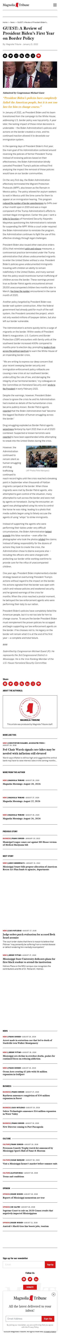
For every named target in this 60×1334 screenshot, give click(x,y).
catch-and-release (33, 248)
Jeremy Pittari (15, 955)
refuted (41, 539)
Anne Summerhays (17, 863)
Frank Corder (18, 838)
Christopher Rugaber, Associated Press (26, 743)
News (12, 22)
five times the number (20, 291)
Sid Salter (15, 1207)
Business (7, 838)
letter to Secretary (11, 218)
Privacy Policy (33, 1327)
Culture (6, 1144)
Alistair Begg (17, 1173)
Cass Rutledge (15, 931)
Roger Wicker (17, 1194)
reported (7, 411)
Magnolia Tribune (16, 780)
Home (5, 22)
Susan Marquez (18, 1160)
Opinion (6, 1194)
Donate (30, 1287)
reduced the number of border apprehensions (23, 203)
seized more (8, 429)
